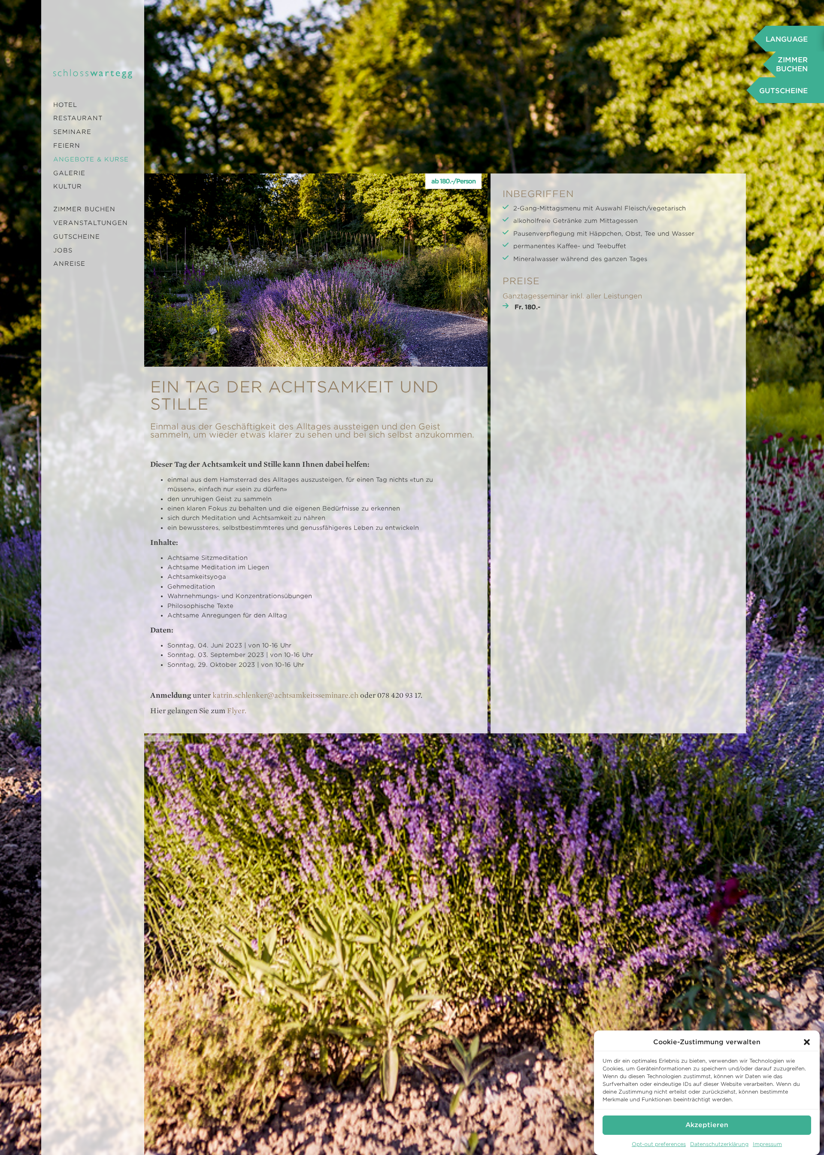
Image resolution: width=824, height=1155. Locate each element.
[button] (807, 1042)
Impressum (767, 1144)
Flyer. (236, 711)
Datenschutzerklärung (719, 1144)
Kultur (67, 186)
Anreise (69, 263)
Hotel (65, 104)
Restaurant (78, 118)
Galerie (69, 173)
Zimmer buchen (84, 209)
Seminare (72, 131)
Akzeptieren (706, 1125)
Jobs (63, 250)
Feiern (66, 145)
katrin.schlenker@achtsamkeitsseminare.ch (285, 695)
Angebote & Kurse (91, 159)
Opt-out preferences (659, 1144)
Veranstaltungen (90, 222)
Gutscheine (76, 236)
